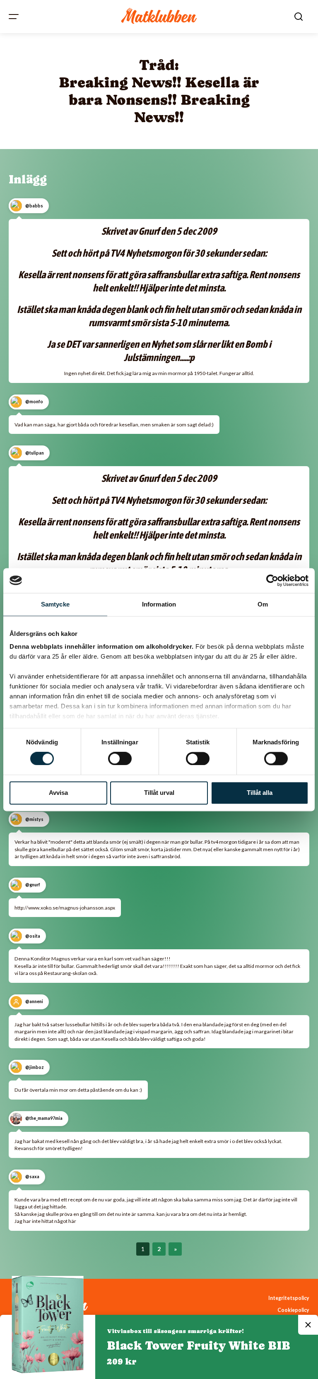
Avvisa (58, 792)
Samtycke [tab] (55, 604)
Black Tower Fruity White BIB (198, 1345)
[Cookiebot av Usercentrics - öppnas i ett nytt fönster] (272, 580)
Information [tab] (159, 604)
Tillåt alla (259, 792)
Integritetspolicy (288, 1298)
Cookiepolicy (293, 1310)
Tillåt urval (159, 792)
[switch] (120, 758)
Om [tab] (263, 604)
